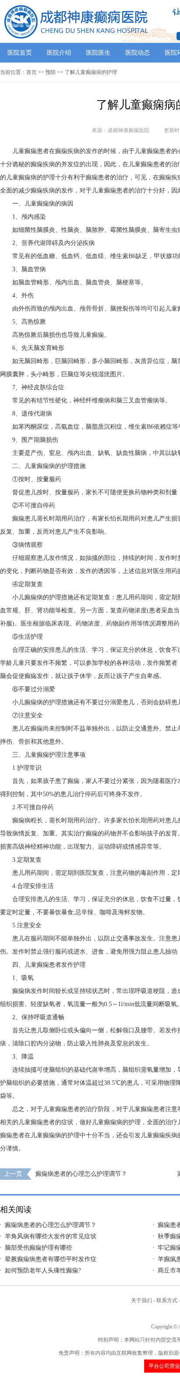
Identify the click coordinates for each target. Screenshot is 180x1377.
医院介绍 (59, 52)
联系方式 (166, 1300)
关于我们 (141, 1300)
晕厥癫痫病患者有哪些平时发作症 (51, 1259)
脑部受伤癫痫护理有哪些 (38, 1247)
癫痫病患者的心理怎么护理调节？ (81, 1174)
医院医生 (98, 52)
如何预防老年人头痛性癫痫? (43, 1270)
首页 (31, 72)
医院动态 (137, 52)
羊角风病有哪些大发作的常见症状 (51, 1236)
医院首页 (19, 52)
